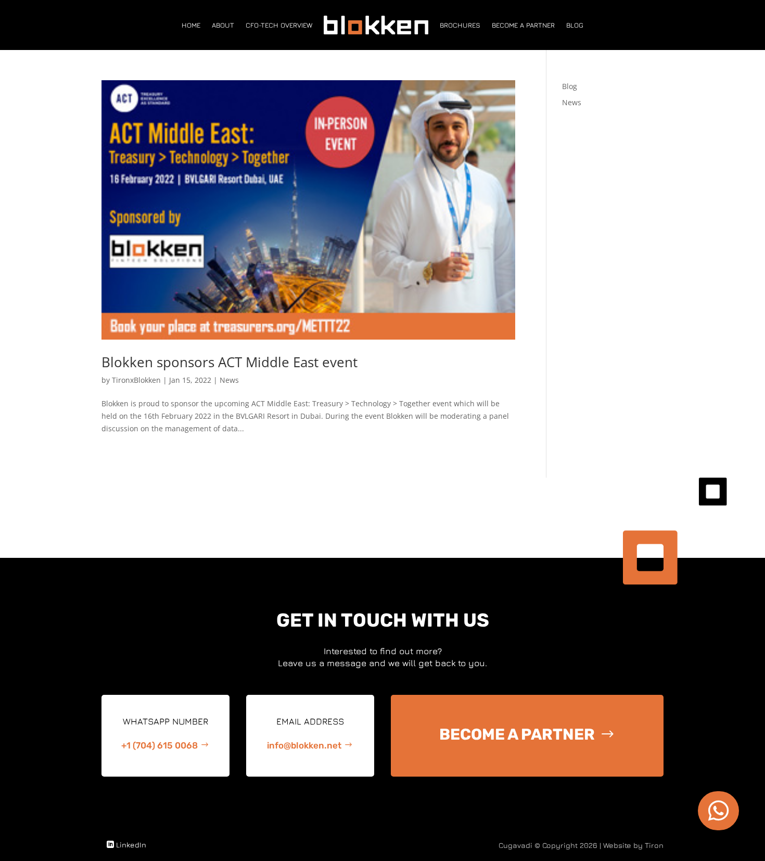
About (223, 25)
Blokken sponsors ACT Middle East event (229, 362)
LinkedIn (131, 844)
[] (718, 827)
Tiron (654, 845)
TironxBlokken (136, 380)
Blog (574, 25)
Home (191, 25)
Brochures (460, 25)
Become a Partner (523, 25)
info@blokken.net (304, 745)
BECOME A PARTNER (517, 734)
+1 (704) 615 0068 (159, 745)
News (229, 380)
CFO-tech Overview (279, 25)
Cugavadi (515, 845)
